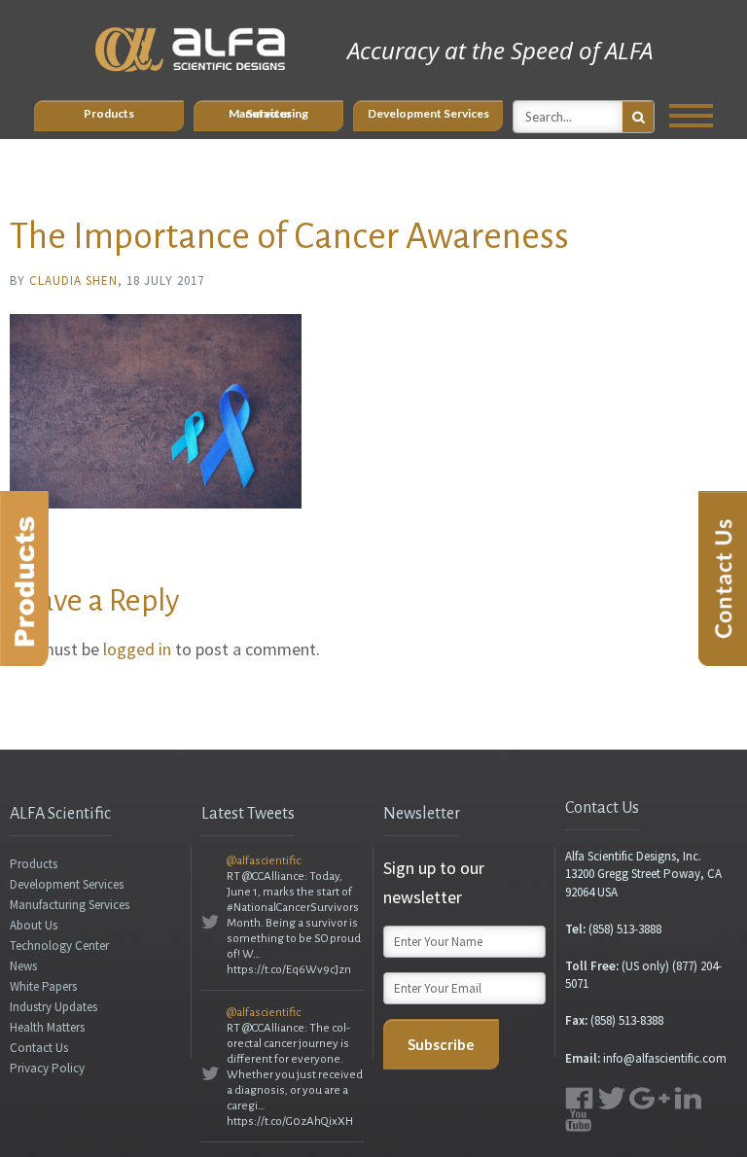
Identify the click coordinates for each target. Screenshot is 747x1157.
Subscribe (441, 1044)
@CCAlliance (273, 876)
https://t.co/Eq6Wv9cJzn (289, 970)
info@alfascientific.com (665, 1058)
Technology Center (59, 945)
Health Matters (47, 1027)
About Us (33, 925)
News (23, 966)
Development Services (428, 113)
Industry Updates (53, 1007)
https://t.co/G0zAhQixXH (290, 1121)
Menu (691, 115)
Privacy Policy (47, 1068)
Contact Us (39, 1047)
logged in (137, 649)
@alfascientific (264, 861)
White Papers (43, 986)
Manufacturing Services (268, 113)
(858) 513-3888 (624, 929)
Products (109, 113)
